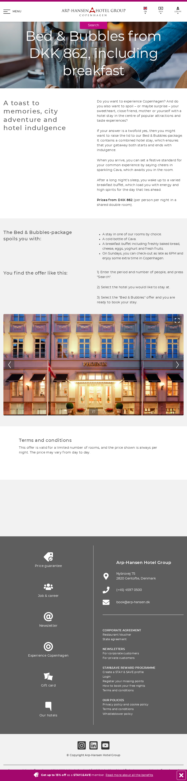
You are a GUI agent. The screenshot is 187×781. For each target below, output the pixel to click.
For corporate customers (121, 653)
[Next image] (177, 364)
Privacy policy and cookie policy (126, 704)
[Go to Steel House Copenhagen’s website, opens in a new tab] (115, 523)
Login (107, 676)
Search (93, 25)
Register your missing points (123, 681)
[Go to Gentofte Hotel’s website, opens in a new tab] (72, 523)
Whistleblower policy (118, 714)
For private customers (119, 658)
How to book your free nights (124, 685)
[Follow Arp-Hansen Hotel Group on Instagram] (82, 745)
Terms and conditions (118, 690)
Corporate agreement (122, 630)
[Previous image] (9, 364)
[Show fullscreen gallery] (177, 320)
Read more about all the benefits (129, 775)
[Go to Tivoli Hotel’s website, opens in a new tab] (147, 510)
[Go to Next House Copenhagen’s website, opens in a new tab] (136, 523)
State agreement (115, 639)
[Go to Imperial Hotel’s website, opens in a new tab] (104, 510)
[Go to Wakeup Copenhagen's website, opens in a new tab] (93, 523)
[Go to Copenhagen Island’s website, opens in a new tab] (51, 523)
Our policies (113, 700)
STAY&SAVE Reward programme (129, 667)
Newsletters (114, 649)
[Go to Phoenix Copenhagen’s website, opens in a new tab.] (40, 510)
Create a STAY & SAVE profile (123, 672)
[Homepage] (93, 11)
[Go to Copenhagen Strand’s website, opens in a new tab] (83, 510)
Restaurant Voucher (117, 634)
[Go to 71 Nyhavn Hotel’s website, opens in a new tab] (61, 510)
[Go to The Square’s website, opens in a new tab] (126, 510)
